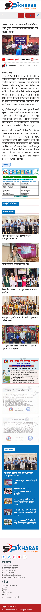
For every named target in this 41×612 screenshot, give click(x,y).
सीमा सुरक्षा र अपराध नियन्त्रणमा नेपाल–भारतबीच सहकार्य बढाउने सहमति (19, 347)
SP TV (31, 15)
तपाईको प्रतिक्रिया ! (10, 204)
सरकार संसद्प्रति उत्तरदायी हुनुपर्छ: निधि (15, 264)
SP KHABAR (13, 65)
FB (21, 15)
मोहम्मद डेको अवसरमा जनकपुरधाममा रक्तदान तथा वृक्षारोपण (19, 291)
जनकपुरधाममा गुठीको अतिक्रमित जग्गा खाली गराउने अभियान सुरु (25, 522)
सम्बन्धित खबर (8, 212)
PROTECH (13, 606)
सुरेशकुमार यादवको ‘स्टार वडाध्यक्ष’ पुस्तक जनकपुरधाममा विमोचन (16, 237)
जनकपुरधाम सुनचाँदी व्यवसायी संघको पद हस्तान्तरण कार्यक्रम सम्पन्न (20, 319)
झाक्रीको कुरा (6, 165)
